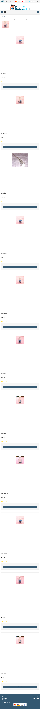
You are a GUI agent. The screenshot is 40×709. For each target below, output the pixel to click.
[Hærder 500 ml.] (20, 411)
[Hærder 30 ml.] (20, 531)
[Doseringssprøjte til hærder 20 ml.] (20, 171)
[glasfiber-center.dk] (20, 6)
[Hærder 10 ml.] (20, 231)
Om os (38, 699)
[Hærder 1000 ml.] (20, 471)
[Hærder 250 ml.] (20, 351)
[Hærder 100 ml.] (20, 111)
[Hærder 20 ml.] (20, 51)
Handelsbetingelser (36, 698)
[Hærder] (5, 24)
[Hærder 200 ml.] (20, 591)
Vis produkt (20, 446)
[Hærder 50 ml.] (20, 291)
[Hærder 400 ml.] (20, 651)
